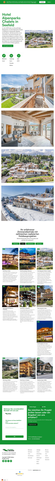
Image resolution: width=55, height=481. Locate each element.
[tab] (15, 244)
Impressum (47, 457)
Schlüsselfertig (39, 453)
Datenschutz (47, 459)
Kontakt (46, 455)
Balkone (38, 463)
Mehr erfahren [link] (34, 2)
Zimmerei (38, 455)
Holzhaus (38, 451)
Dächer (38, 461)
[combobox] (4, 480)
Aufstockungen (39, 457)
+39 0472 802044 (36, 438)
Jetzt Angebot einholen (7, 45)
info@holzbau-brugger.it (36, 436)
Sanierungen (30, 457)
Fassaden (38, 459)
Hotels (29, 453)
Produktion (47, 451)
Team (46, 453)
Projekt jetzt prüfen (32, 424)
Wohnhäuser (30, 451)
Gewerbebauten (30, 455)
